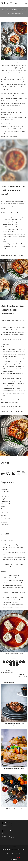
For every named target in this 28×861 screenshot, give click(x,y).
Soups (20, 849)
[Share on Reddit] (23, 661)
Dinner (14, 849)
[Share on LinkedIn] (13, 661)
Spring (11, 853)
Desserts (15, 851)
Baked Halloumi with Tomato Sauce (17, 13)
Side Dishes (23, 849)
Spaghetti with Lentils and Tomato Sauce (11, 407)
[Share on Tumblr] (10, 664)
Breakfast (7, 849)
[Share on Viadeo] (14, 664)
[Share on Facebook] (7, 661)
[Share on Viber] (17, 661)
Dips (12, 851)
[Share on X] (4, 661)
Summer (14, 853)
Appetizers (3, 849)
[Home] (5, 13)
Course (14, 849)
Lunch (11, 849)
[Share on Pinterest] (10, 661)
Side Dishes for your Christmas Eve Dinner (14, 809)
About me (9, 857)
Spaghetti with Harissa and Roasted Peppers (12, 411)
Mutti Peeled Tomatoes (8, 369)
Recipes (14, 848)
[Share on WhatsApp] (17, 664)
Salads (17, 849)
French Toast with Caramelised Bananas (14, 768)
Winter (20, 853)
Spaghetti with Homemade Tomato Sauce (11, 409)
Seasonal (8, 853)
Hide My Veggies (9, 3)
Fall (17, 853)
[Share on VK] (20, 661)
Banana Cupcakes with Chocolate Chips (14, 723)
